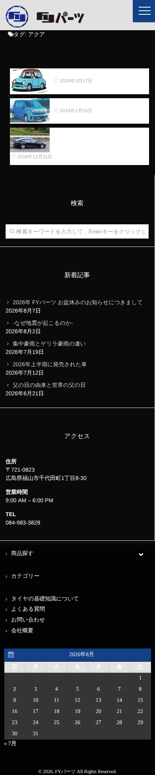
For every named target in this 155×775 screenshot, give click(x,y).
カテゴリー (25, 576)
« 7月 (10, 744)
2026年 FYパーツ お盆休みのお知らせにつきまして (78, 302)
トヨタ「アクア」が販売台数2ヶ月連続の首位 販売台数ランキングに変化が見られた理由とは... (100, 140)
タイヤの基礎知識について (45, 599)
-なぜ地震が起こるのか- (43, 323)
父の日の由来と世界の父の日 (49, 385)
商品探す (22, 554)
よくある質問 (28, 609)
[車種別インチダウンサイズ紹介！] (30, 80)
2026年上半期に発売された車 (50, 364)
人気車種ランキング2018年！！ (94, 102)
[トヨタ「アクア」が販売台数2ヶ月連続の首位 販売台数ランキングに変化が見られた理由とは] (30, 140)
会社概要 (22, 631)
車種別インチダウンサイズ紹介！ (96, 72)
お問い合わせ (28, 620)
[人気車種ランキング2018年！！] (30, 110)
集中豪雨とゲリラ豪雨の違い (49, 343)
